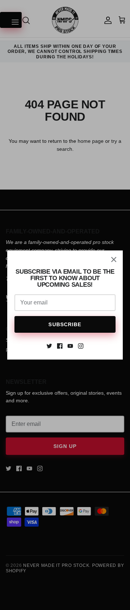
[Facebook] (59, 346)
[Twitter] (49, 346)
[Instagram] (80, 346)
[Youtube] (70, 346)
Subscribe (64, 324)
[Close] (114, 259)
